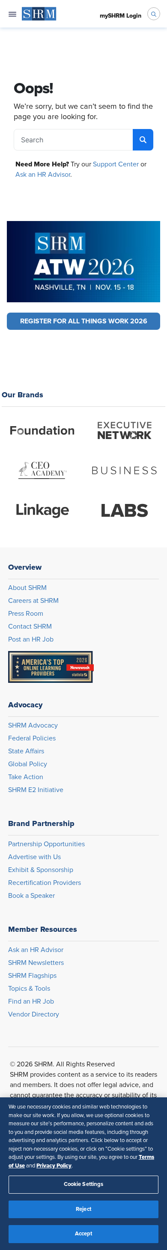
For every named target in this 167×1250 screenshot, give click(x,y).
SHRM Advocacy (33, 725)
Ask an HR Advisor (42, 174)
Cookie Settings (84, 1184)
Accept (83, 1234)
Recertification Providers (44, 882)
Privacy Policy (54, 1165)
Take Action (25, 777)
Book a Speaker (31, 895)
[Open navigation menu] (12, 14)
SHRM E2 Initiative (35, 789)
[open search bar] (154, 14)
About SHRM (27, 587)
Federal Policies (32, 738)
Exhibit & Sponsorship (40, 869)
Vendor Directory (33, 1014)
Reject (83, 1209)
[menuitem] (39, 14)
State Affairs (26, 751)
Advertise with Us (34, 857)
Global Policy (27, 764)
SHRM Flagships (32, 975)
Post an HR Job (31, 639)
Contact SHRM (30, 626)
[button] (83, 321)
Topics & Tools (29, 988)
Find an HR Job (31, 1001)
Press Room (25, 613)
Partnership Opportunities (46, 844)
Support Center (116, 164)
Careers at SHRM (33, 600)
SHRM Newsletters (36, 962)
